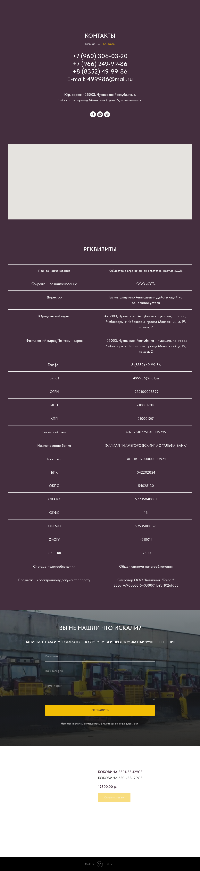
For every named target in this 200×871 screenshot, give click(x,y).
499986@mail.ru (110, 79)
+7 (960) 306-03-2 (98, 56)
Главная (90, 44)
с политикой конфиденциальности (120, 723)
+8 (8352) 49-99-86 (100, 71)
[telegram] (93, 114)
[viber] (107, 114)
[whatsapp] (100, 114)
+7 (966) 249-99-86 (100, 63)
